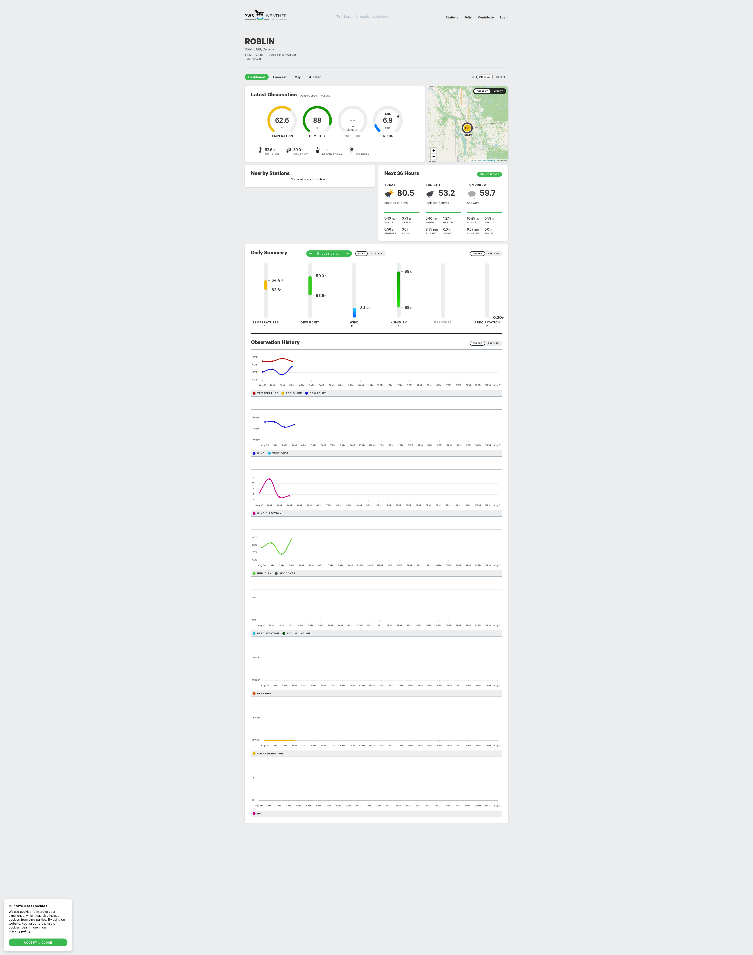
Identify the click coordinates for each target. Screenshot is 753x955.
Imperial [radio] (484, 77)
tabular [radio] (493, 253)
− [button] (433, 156)
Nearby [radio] (498, 91)
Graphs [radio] (477, 343)
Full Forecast (489, 174)
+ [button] (433, 150)
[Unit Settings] (473, 77)
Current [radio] (482, 91)
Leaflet (473, 160)
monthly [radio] (376, 253)
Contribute (486, 17)
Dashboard (256, 78)
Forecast (280, 78)
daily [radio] (361, 253)
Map (298, 78)
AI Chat (315, 78)
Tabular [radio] (493, 343)
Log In (504, 17)
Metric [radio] (500, 77)
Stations (452, 17)
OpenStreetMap (487, 160)
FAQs (468, 17)
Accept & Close (38, 942)
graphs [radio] (477, 253)
